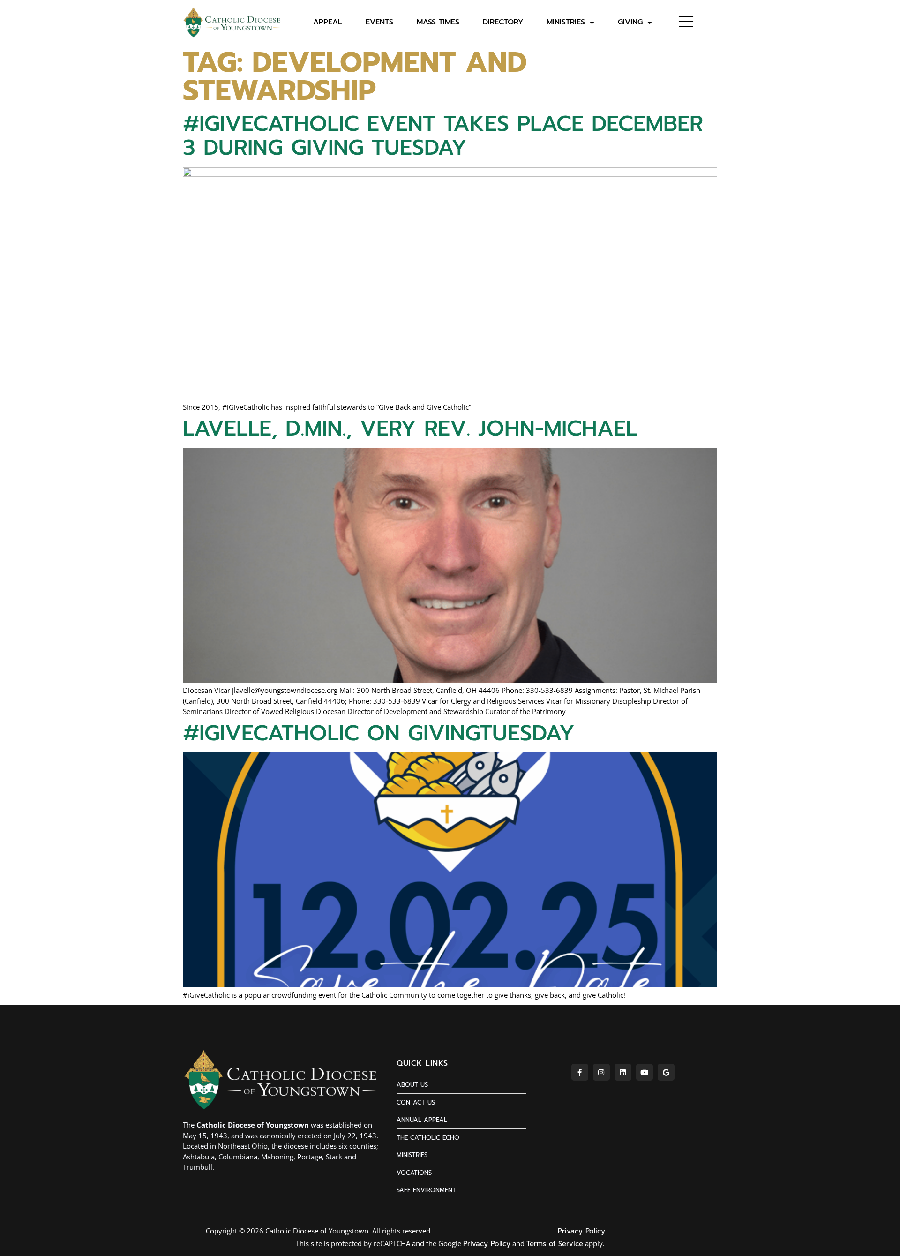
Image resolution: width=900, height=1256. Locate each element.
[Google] (666, 1072)
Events (379, 22)
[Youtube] (644, 1072)
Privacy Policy (581, 1231)
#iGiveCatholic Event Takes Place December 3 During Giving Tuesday (443, 135)
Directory (503, 22)
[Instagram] (601, 1072)
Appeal (327, 22)
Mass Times (438, 22)
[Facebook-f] (579, 1072)
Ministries (566, 22)
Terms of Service (554, 1244)
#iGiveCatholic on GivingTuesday (379, 733)
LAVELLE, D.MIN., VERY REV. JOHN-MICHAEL (410, 428)
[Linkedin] (623, 1072)
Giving (630, 22)
